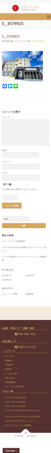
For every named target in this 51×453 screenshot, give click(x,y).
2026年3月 (6, 275)
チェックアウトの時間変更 (13, 241)
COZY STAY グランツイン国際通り (18, 425)
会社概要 (8, 369)
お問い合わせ (10, 378)
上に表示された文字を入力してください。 (21, 189)
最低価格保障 (10, 382)
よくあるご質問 (11, 373)
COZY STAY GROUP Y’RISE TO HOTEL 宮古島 (22, 416)
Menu (48, 17)
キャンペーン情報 (9, 294)
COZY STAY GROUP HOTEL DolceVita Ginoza (23, 410)
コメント (6, 117)
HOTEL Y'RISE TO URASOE (15, 406)
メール (6, 161)
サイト (5, 173)
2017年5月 (6, 279)
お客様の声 (9, 364)
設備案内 (8, 360)
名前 (5, 150)
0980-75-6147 (26, 347)
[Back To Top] (25, 433)
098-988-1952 (26, 334)
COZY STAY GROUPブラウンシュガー (19, 421)
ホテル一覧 (9, 356)
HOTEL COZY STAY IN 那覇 (15, 402)
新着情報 (29, 294)
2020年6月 (30, 275)
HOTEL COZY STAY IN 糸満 (15, 397)
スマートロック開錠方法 (14, 386)
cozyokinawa (38, 41)
